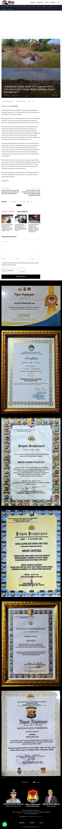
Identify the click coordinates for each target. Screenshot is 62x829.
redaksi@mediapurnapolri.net (34, 816)
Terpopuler (40, 2)
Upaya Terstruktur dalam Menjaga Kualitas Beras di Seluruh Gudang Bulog (10, 192)
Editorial (6, 6)
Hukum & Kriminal (31, 6)
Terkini (47, 2)
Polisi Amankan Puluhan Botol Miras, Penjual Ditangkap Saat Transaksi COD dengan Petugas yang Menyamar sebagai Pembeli (7, 227)
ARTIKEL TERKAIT (8, 211)
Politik (54, 6)
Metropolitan (24, 6)
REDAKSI (32, 822)
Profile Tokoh (11, 9)
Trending (52, 2)
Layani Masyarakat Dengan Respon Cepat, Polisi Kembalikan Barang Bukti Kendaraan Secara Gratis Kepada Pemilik (20, 227)
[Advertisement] (31, 22)
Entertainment (17, 6)
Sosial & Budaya (4, 9)
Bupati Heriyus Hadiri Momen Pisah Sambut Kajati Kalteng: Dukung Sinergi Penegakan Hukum (31, 193)
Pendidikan (12, 6)
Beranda (33, 2)
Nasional (50, 6)
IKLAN (41, 822)
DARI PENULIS (22, 211)
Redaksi (8, 95)
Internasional (38, 6)
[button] (58, 2)
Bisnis (2, 6)
